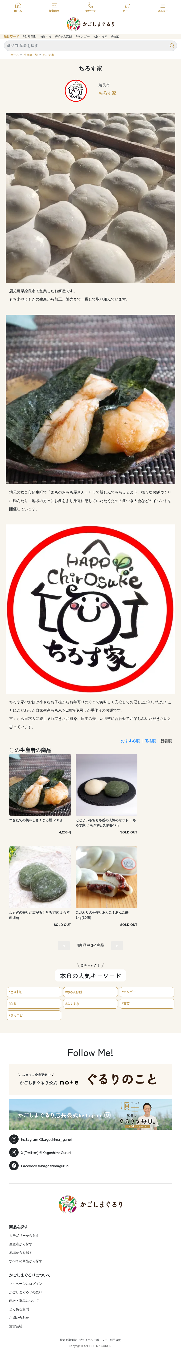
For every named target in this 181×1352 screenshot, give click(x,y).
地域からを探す (20, 1252)
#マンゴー (83, 36)
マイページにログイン (25, 1284)
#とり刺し (30, 36)
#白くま (46, 36)
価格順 (150, 741)
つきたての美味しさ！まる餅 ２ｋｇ (36, 820)
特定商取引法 (68, 1340)
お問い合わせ (19, 1317)
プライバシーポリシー (93, 1340)
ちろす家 (48, 55)
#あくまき (100, 36)
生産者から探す (20, 1244)
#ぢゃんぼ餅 (63, 36)
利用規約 (115, 1340)
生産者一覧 (31, 55)
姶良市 (104, 85)
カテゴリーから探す (24, 1235)
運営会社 (15, 1326)
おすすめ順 (130, 741)
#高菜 (115, 36)
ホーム (14, 55)
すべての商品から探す (25, 1261)
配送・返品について (24, 1301)
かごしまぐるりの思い (25, 1292)
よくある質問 (19, 1309)
